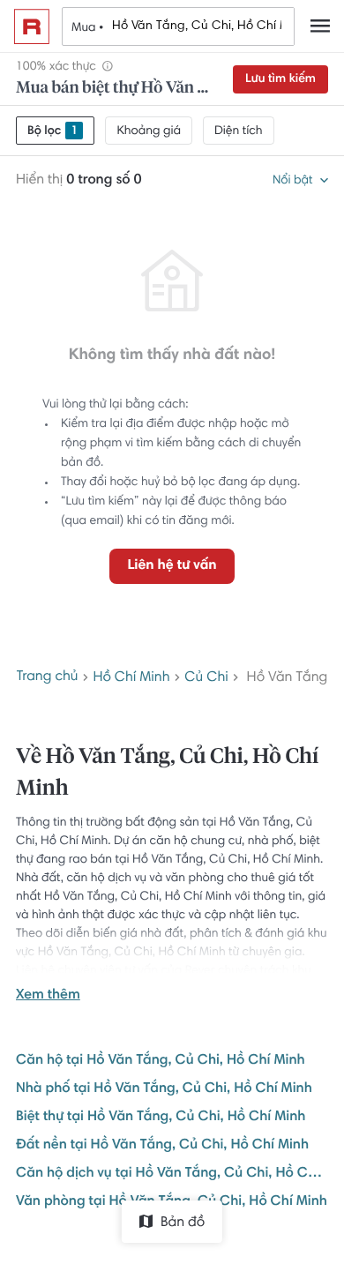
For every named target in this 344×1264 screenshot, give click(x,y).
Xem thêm (48, 996)
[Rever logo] (31, 26)
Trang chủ (48, 677)
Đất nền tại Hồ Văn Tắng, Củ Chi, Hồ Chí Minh (162, 1146)
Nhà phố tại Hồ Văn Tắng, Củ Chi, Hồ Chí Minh (164, 1089)
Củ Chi (206, 678)
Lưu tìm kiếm (280, 79)
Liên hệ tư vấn (171, 566)
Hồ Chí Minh (131, 678)
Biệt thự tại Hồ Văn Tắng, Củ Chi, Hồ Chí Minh (160, 1118)
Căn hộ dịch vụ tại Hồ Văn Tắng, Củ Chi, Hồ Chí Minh (172, 1174)
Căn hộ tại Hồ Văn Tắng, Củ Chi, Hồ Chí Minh (160, 1061)
